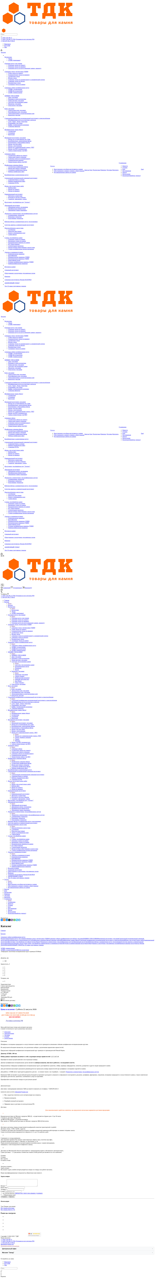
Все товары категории (7, 1208)
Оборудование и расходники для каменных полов (103, 943)
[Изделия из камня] (27, 265)
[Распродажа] (27, 55)
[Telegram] (19, 920)
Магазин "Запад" (8, 1252)
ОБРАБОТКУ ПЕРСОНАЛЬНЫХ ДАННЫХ (29, 1193)
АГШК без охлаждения (22, 950)
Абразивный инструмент (19, 805)
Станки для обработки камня (20, 839)
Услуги (10, 882)
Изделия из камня (68, 943)
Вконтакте (7, 44)
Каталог (10, 605)
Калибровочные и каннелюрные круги (20, 940)
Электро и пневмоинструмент (20, 855)
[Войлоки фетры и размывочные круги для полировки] (27, 220)
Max (5, 47)
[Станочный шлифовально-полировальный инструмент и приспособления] (27, 117)
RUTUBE (7, 45)
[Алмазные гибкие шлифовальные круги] (27, 86)
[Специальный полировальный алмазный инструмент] (27, 176)
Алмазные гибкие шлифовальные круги (23, 645)
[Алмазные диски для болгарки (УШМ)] (27, 70)
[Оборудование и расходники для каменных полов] (27, 271)
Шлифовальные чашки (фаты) (20, 713)
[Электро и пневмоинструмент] (27, 251)
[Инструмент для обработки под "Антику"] (27, 200)
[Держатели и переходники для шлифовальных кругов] (27, 212)
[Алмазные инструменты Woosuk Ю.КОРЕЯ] (27, 278)
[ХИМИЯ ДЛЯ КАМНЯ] (27, 94)
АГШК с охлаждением (8, 950)
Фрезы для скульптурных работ (21, 784)
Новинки (121, 943)
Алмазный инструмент (81, 943)
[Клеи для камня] (27, 107)
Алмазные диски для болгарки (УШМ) (23, 628)
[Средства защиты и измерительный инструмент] (27, 223)
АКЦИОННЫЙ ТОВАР (14, 945)
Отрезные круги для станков (20, 618)
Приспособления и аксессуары (20, 828)
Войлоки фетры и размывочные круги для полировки (105, 942)
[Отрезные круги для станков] (27, 62)
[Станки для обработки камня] (27, 236)
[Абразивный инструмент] (27, 204)
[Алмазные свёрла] (27, 152)
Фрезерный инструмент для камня (22, 723)
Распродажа (15, 610)
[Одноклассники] (4, 920)
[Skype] (17, 920)
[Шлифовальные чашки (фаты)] (27, 128)
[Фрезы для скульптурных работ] (27, 184)
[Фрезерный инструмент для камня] (27, 136)
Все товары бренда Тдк (8, 1209)
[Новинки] (27, 275)
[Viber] (12, 920)
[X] (9, 920)
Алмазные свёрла (16, 749)
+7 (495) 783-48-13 (6, 37)
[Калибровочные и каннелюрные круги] (27, 173)
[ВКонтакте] (2, 920)
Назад (9, 603)
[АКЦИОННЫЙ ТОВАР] (27, 281)
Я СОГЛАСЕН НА (23, 1193)
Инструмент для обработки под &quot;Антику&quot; (24, 942)
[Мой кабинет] (1, 50)
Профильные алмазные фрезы (20, 761)
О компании (11, 902)
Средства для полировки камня (24, 665)
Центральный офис (9, 1248)
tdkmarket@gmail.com (21, 1092)
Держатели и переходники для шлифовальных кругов (27, 815)
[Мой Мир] (7, 920)
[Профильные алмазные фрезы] (27, 163)
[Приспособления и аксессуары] (27, 226)
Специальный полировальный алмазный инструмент (27, 774)
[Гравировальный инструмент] (27, 192)
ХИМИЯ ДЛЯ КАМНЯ (18, 655)
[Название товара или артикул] (1, 36)
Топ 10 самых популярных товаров (33, 945)
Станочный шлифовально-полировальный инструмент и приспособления (34, 700)
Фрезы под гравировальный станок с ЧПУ (28, 736)
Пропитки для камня (21, 674)
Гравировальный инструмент (20, 794)
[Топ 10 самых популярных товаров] (27, 284)
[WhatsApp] (14, 920)
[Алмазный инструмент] (27, 268)
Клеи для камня (16, 689)
